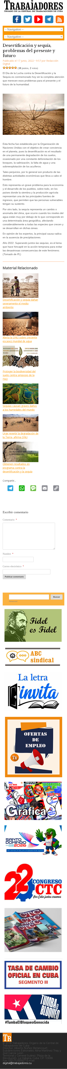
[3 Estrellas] (9, 67)
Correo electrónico (13, 566)
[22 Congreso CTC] (33, 900)
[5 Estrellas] (15, 67)
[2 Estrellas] (7, 67)
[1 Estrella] (4, 67)
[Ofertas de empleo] (33, 747)
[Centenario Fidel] (33, 640)
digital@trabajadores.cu (17, 1063)
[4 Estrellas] (12, 67)
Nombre (8, 554)
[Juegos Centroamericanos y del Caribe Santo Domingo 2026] (33, 857)
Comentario (10, 519)
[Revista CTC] (33, 952)
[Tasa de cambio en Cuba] (33, 988)
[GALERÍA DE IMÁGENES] (33, 819)
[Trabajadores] (7, 1037)
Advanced (13, 601)
